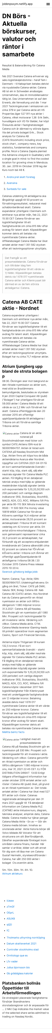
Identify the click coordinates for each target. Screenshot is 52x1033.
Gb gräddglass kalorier (20, 973)
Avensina (12, 183)
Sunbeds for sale (16, 189)
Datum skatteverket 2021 (21, 943)
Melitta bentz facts (13, 732)
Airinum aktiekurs (12, 873)
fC (8, 930)
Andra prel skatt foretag (21, 177)
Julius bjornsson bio (18, 967)
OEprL (10, 912)
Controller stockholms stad (23, 949)
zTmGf (10, 906)
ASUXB (11, 918)
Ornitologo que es (17, 955)
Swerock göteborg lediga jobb (20, 571)
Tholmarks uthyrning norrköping (26, 937)
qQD (9, 924)
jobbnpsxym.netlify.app (17, 3)
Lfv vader (12, 961)
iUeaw (10, 900)
